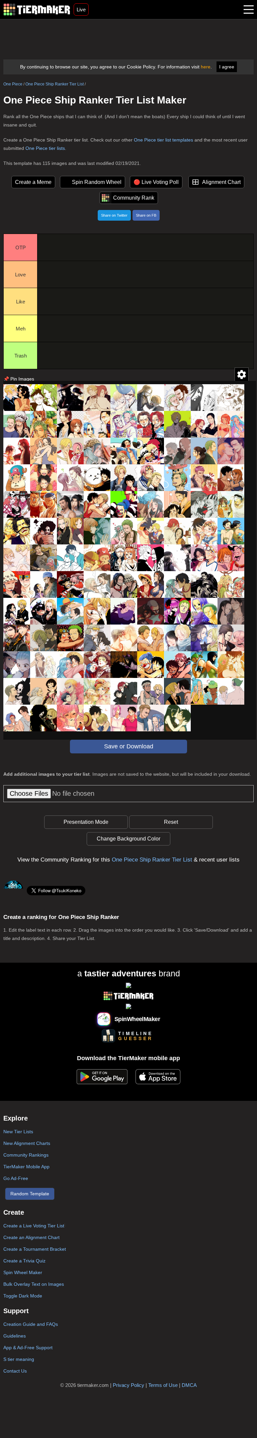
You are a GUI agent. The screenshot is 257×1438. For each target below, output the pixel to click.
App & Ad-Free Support (28, 1347)
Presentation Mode (86, 822)
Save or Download (128, 746)
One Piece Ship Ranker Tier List (54, 84)
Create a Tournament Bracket (34, 1249)
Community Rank (133, 198)
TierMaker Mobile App (26, 1166)
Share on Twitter (114, 215)
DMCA (189, 1385)
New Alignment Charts (26, 1143)
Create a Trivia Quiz (24, 1260)
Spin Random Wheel (96, 182)
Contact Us (15, 1371)
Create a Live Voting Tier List (33, 1225)
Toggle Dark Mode (22, 1295)
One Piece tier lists (45, 148)
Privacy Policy (128, 1385)
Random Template (29, 1193)
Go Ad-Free (15, 1178)
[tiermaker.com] (36, 9)
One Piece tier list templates (163, 140)
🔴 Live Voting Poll (156, 182)
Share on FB (146, 215)
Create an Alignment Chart (31, 1237)
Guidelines (14, 1336)
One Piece (12, 84)
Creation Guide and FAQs (30, 1324)
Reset (171, 822)
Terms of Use (163, 1385)
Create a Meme (33, 182)
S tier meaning (18, 1359)
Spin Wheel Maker (22, 1272)
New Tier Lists (18, 1131)
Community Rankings (26, 1155)
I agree (226, 66)
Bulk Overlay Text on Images (33, 1284)
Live (81, 9)
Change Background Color (128, 839)
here (205, 66)
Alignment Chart (221, 182)
